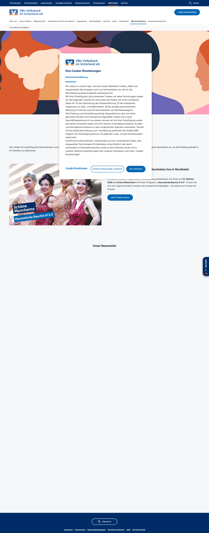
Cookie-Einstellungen (76, 168)
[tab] (13, 21)
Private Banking (30, 3)
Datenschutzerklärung (76, 77)
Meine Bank (113, 3)
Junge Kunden (46, 3)
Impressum (68, 530)
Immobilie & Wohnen (64, 3)
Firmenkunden (99, 3)
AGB (128, 530)
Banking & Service (82, 3)
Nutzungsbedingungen (96, 530)
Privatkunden (15, 3)
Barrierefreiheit (139, 530)
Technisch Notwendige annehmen (107, 169)
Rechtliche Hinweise (116, 530)
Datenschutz (80, 530)
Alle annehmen (135, 169)
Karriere (124, 3)
